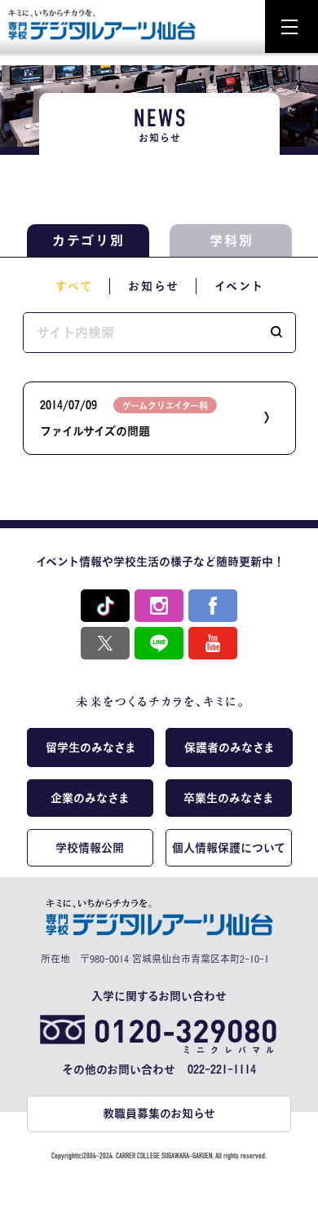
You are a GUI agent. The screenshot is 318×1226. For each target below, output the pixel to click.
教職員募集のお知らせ (159, 1113)
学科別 (232, 240)
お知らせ (153, 286)
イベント (239, 286)
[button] (276, 332)
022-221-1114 (222, 1069)
